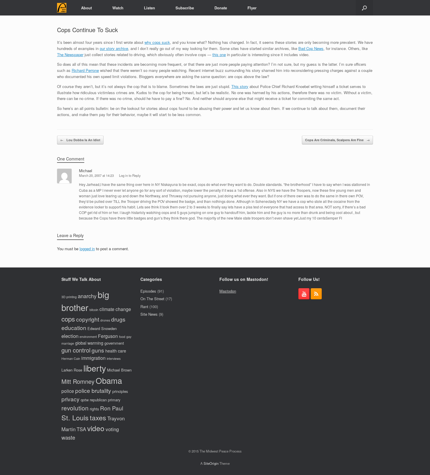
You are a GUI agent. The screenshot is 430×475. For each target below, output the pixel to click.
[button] (364, 7)
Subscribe (185, 8)
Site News (149, 314)
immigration (93, 358)
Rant (144, 306)
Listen (149, 8)
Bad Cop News (311, 48)
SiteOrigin (211, 463)
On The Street (152, 298)
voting (112, 429)
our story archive (114, 48)
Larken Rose (71, 370)
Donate (220, 8)
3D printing (69, 297)
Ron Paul (111, 408)
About (86, 8)
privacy (70, 399)
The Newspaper (70, 54)
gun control (75, 350)
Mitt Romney (77, 381)
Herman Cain (70, 358)
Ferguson (108, 336)
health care (115, 351)
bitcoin (94, 310)
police (67, 391)
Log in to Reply (130, 175)
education (73, 327)
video (95, 428)
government (114, 343)
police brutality (93, 390)
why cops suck (157, 42)
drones (105, 320)
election (69, 335)
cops (68, 318)
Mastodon (227, 291)
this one (219, 54)
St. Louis (75, 417)
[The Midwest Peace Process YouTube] (303, 293)
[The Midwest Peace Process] (61, 8)
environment (88, 336)
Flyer (252, 8)
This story (239, 86)
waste (68, 437)
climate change (115, 309)
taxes (98, 417)
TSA (81, 429)
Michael (85, 170)
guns (98, 350)
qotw (85, 400)
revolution (75, 407)
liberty (94, 368)
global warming (89, 343)
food (122, 336)
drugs (118, 319)
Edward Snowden (102, 328)
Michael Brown (119, 370)
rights (94, 409)
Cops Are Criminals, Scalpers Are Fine (337, 140)
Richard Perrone (85, 70)
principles (120, 391)
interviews (114, 358)
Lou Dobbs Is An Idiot (80, 140)
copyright (87, 319)
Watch (117, 8)
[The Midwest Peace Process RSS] (316, 293)
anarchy (87, 296)
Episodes (148, 291)
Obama (109, 380)
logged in (87, 248)
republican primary (105, 400)
